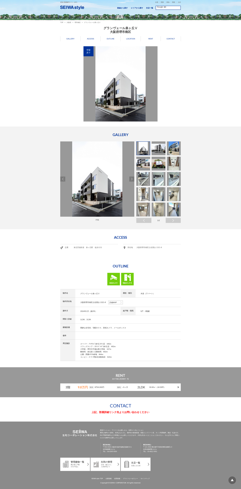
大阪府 (69, 22)
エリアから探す (137, 8)
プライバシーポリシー (130, 478)
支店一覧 (149, 8)
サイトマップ (145, 478)
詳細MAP (113, 302)
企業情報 (109, 478)
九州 (179, 2)
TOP (61, 22)
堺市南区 (78, 22)
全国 (156, 2)
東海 (167, 2)
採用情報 (117, 478)
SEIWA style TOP (97, 478)
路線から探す (122, 8)
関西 (173, 2)
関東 (162, 2)
